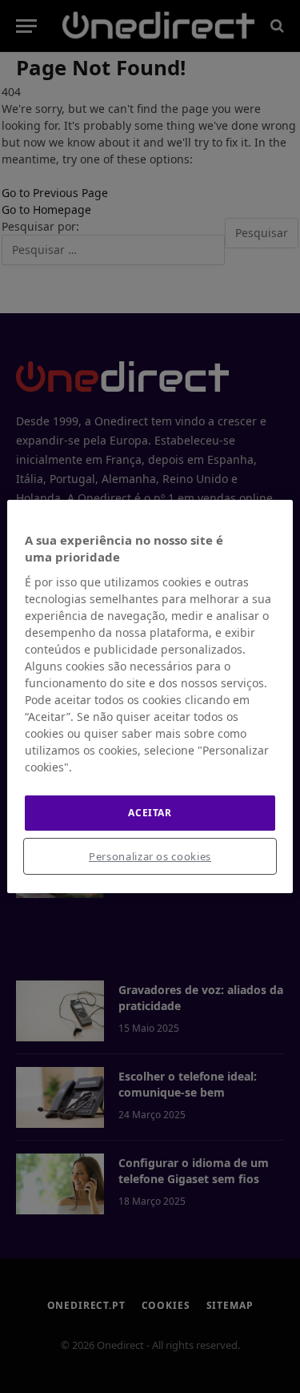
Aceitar (149, 812)
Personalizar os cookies (150, 856)
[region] (149, 697)
